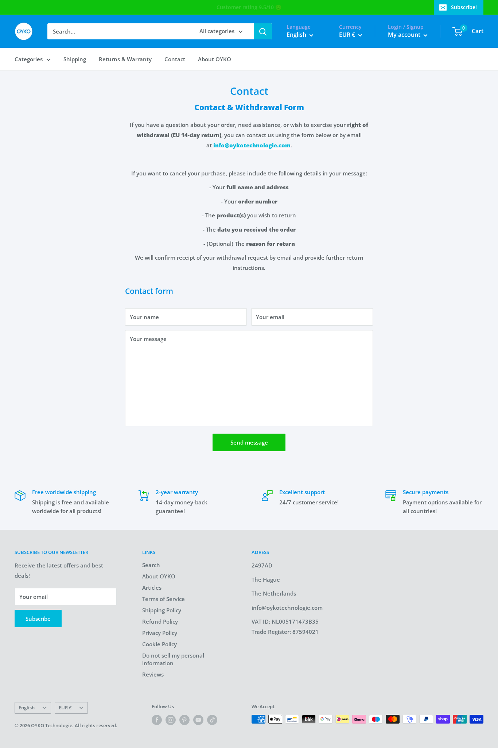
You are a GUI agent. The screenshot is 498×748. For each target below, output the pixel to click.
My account (405, 35)
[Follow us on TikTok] (212, 720)
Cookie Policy (159, 644)
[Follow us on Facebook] (157, 720)
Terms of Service (163, 598)
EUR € (65, 707)
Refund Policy (160, 621)
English (27, 707)
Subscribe (38, 618)
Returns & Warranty (125, 59)
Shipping (74, 59)
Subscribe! (464, 7)
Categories (29, 59)
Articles (152, 587)
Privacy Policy (159, 632)
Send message (249, 442)
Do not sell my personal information (173, 659)
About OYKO (214, 59)
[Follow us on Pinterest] (184, 720)
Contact (174, 59)
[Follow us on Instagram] (171, 720)
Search (151, 565)
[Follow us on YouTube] (198, 720)
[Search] (263, 31)
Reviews (153, 674)
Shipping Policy (161, 610)
